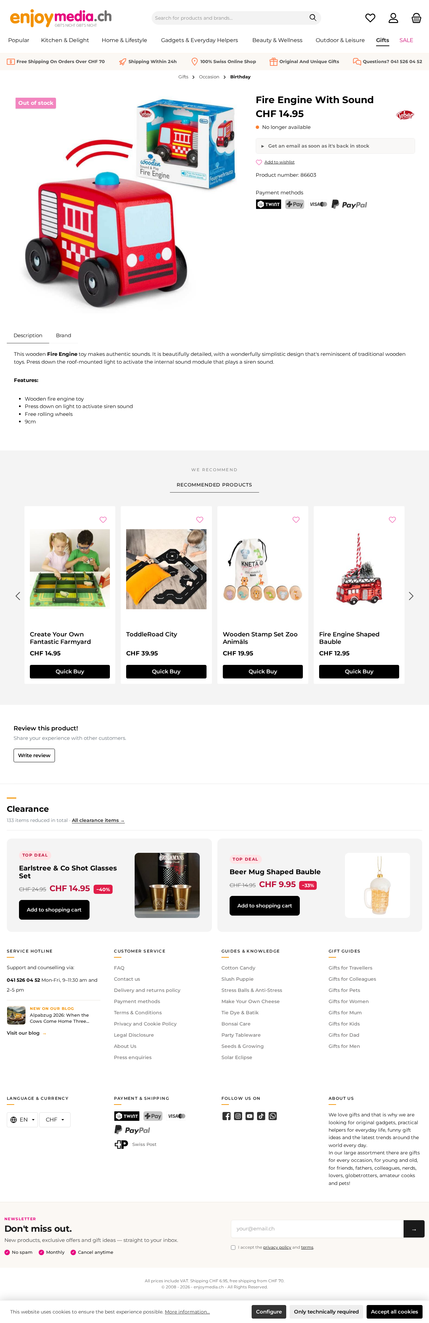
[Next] (411, 594)
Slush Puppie (237, 979)
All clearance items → (98, 820)
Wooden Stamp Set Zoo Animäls (260, 638)
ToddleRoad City (151, 634)
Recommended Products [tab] (214, 485)
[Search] (313, 18)
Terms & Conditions (138, 1012)
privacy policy (277, 1247)
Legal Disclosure (134, 1035)
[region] (128, 204)
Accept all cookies (394, 1311)
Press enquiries (133, 1057)
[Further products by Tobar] (405, 115)
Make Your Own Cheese (250, 1001)
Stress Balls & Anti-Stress (251, 990)
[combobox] (229, 18)
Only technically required (326, 1311)
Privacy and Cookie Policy (145, 1024)
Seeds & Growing (242, 1046)
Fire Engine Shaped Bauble (349, 638)
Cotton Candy (238, 968)
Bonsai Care (236, 1024)
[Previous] (17, 594)
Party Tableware (241, 1035)
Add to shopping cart (54, 909)
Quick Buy (70, 671)
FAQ (119, 968)
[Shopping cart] (414, 18)
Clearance (28, 809)
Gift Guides (345, 951)
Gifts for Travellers (350, 968)
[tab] (28, 335)
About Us (125, 1046)
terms (307, 1247)
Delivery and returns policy (147, 990)
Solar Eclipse (236, 1057)
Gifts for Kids (344, 1024)
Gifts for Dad (344, 1035)
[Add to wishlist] (103, 519)
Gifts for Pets (344, 990)
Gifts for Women (349, 1001)
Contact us (127, 979)
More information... (187, 1312)
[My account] (393, 18)
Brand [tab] (63, 335)
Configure (269, 1311)
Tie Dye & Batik (240, 1012)
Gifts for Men (344, 1046)
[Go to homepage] (61, 18)
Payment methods (137, 1001)
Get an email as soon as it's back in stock (318, 146)
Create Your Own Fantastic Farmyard (60, 638)
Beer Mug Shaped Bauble (275, 871)
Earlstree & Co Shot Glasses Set (68, 872)
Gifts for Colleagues (352, 979)
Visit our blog (23, 1033)
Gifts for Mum (345, 1012)
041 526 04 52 (23, 980)
